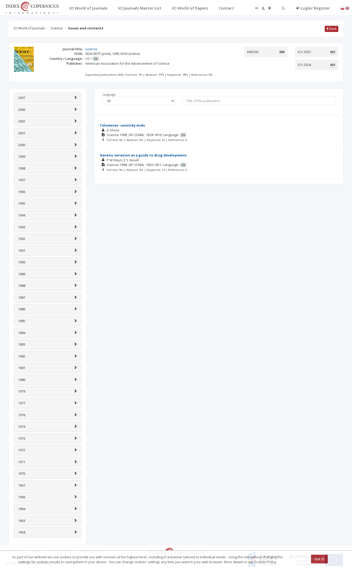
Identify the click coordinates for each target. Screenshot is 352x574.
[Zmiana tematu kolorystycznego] (283, 8)
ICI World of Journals (29, 28)
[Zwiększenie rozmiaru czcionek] (272, 8)
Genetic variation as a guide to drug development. (144, 155)
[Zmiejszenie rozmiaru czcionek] (254, 8)
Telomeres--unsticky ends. (123, 125)
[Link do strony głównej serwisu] (32, 7)
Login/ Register (315, 8)
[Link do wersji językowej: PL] (342, 7)
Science (57, 28)
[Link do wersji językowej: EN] (347, 7)
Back (333, 28)
